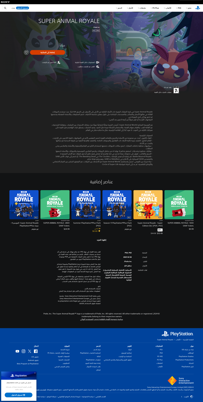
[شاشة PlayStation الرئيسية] (198, 8)
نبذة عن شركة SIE (188, 350)
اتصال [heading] (36, 346)
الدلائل (98, 370)
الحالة (99, 356)
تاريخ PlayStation (188, 367)
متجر (189, 8)
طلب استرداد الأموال (94, 367)
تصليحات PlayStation (93, 360)
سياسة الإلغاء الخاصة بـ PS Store (59, 353)
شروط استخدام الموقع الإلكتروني (69, 397)
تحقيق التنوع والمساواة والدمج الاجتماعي (118, 360)
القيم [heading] (129, 346)
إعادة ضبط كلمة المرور (93, 363)
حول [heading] (192, 346)
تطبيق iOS (35, 357)
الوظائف (191, 353)
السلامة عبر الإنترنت (125, 356)
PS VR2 (160, 356)
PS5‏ (179, 8)
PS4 (161, 353)
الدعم (120, 8)
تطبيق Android (33, 360)
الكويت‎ (186, 397)
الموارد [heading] (67, 346)
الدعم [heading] (98, 346)
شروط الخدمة (65, 350)
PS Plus (155, 8)
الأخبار (131, 8)
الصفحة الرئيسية (188, 340)
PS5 (161, 350)
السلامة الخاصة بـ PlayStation (90, 353)
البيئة (130, 350)
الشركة (191, 363)
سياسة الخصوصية (88, 397)
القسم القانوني (101, 397)
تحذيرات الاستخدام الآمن (93, 289)
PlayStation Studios (186, 356)
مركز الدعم (97, 350)
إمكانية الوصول (126, 353)
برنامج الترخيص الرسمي (62, 367)
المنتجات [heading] (159, 346)
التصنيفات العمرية (64, 356)
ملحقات (143, 8)
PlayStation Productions (185, 360)
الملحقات (159, 363)
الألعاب (168, 8)
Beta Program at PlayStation (28, 364)
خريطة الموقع (51, 397)
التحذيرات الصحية (64, 360)
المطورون (66, 363)
